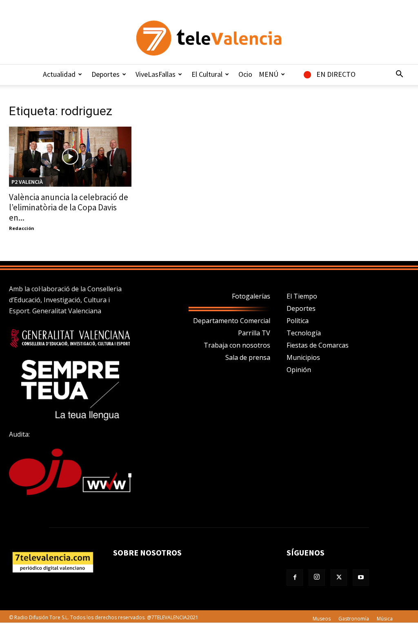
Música (385, 618)
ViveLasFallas (156, 74)
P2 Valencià (27, 181)
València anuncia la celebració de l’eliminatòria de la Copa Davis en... (68, 207)
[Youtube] (361, 577)
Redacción (21, 228)
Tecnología (304, 332)
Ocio (245, 74)
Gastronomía (353, 618)
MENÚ (268, 74)
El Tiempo (302, 296)
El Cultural (206, 74)
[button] (399, 74)
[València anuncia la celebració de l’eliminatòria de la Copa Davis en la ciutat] (70, 157)
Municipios (303, 357)
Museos (322, 618)
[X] (339, 577)
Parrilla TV (254, 332)
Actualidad (59, 74)
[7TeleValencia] (209, 38)
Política (298, 320)
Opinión (299, 369)
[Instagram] (317, 577)
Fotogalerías (251, 296)
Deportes (105, 74)
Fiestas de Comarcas (318, 345)
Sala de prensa (247, 357)
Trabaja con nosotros (237, 345)
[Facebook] (295, 577)
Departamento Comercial (231, 320)
